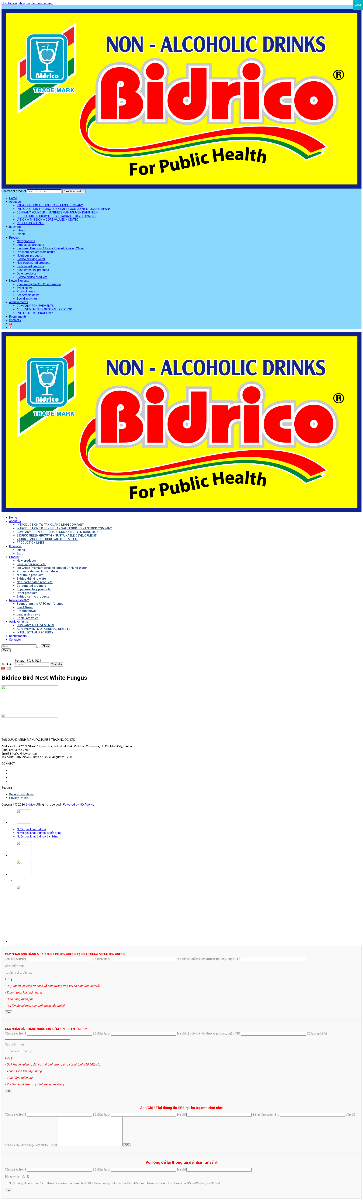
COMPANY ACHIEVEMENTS (35, 306)
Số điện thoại (102, 959)
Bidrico (30, 804)
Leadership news (28, 295)
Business (15, 227)
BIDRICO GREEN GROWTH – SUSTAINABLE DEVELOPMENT (56, 216)
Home (13, 198)
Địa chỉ (181, 1114)
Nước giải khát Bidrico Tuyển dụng (39, 833)
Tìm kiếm (7, 664)
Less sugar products (30, 245)
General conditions (21, 794)
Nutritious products (29, 255)
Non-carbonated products (33, 262)
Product (14, 237)
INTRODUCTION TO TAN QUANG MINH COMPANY (50, 205)
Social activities (27, 298)
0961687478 (23, 881)
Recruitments (18, 316)
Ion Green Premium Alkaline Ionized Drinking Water (50, 248)
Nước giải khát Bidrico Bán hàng (37, 836)
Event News (25, 288)
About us (15, 201)
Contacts (15, 320)
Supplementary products (33, 270)
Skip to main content (39, 3)
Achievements (18, 302)
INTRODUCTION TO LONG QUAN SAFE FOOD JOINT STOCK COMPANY (64, 209)
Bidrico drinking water (31, 259)
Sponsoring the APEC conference (39, 284)
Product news (26, 291)
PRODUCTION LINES (30, 223)
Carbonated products (30, 266)
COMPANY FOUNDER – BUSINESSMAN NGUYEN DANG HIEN (57, 212)
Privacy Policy (18, 798)
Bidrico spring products (32, 277)
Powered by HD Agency (78, 804)
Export (21, 234)
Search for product (14, 191)
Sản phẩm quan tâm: (266, 1114)
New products (26, 241)
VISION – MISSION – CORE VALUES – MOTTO (47, 219)
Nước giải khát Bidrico (31, 829)
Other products (26, 273)
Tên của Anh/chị (16, 959)
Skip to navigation (13, 3)
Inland (21, 230)
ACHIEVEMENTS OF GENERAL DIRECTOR (44, 309)
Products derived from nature (36, 252)
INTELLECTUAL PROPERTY (35, 313)
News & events (19, 280)
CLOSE (357, 5)
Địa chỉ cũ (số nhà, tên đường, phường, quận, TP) (209, 959)
